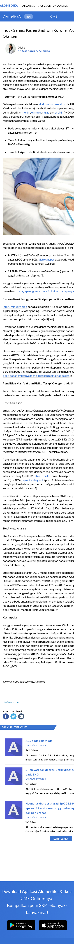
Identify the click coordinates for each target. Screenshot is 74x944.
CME (53, 16)
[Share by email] (21, 717)
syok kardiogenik (33, 480)
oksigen (36, 112)
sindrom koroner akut (52, 104)
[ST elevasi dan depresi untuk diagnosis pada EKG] (13, 784)
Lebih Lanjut (60, 838)
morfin (26, 112)
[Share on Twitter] (14, 717)
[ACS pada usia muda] (13, 755)
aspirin (59, 112)
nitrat (45, 112)
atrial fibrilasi (43, 476)
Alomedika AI (12, 16)
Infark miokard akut (15, 306)
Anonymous (39, 744)
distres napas (46, 259)
